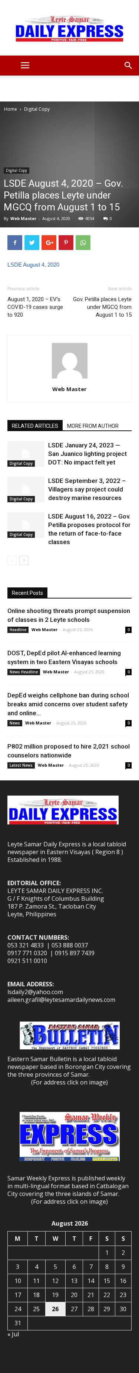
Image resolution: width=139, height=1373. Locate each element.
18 (36, 1295)
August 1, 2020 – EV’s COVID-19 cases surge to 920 (35, 307)
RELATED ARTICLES (35, 426)
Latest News (21, 765)
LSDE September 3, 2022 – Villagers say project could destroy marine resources (87, 489)
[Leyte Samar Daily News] (69, 28)
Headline (18, 629)
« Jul (13, 1334)
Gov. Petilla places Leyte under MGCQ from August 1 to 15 (102, 307)
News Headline (24, 671)
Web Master (23, 218)
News (15, 723)
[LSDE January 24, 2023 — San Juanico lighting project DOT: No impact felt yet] (25, 454)
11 (36, 1281)
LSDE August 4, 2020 (33, 264)
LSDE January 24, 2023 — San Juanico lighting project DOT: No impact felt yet (87, 453)
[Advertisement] (69, 88)
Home (10, 109)
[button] (128, 66)
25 (36, 1309)
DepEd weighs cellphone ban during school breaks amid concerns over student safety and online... (68, 704)
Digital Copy (37, 109)
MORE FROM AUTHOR (93, 426)
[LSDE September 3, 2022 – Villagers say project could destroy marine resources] (25, 489)
